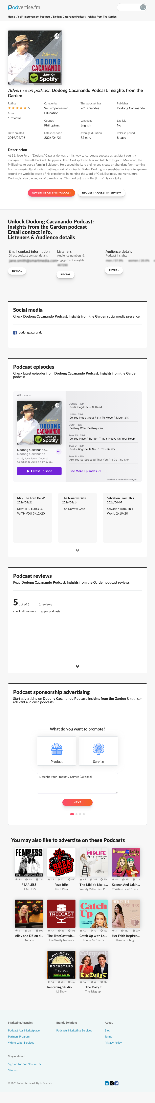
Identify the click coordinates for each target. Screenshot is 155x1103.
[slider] (17, 109)
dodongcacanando (31, 332)
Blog (107, 1030)
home (11, 17)
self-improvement (57, 108)
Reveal (17, 271)
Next (77, 802)
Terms (108, 1036)
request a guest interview (101, 193)
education (51, 113)
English (86, 125)
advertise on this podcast (51, 193)
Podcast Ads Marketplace (24, 1030)
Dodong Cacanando (131, 108)
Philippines (52, 125)
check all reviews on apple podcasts (37, 611)
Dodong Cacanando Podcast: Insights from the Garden (84, 17)
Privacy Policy (113, 1042)
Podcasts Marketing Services (74, 1030)
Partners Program (19, 1036)
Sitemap (13, 1070)
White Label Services (21, 1042)
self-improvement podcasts (34, 17)
